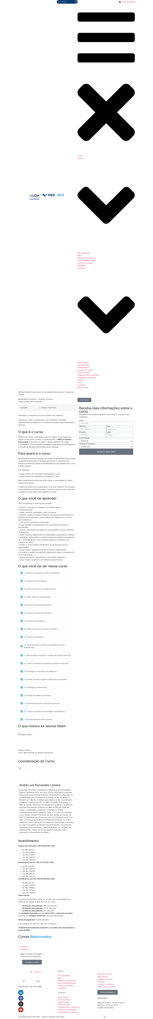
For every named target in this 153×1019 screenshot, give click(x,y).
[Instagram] (20, 1004)
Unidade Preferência (87, 444)
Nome (81, 420)
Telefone (82, 426)
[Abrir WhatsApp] (148, 1014)
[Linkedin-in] (20, 992)
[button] (46, 573)
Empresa (82, 432)
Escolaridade (84, 438)
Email (108, 426)
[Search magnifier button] (76, 2)
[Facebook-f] (20, 998)
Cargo (108, 432)
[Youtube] (20, 1009)
